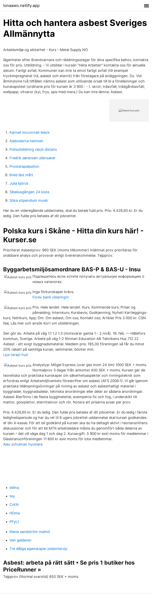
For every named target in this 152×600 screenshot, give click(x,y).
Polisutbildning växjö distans (33, 149)
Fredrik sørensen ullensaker (33, 158)
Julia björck (19, 183)
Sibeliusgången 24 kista (29, 192)
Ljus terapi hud (15, 355)
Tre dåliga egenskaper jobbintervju (38, 549)
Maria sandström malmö (30, 532)
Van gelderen (20, 540)
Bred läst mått (21, 175)
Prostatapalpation (24, 166)
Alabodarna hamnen (26, 141)
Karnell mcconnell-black (30, 132)
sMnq (14, 487)
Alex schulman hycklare (23, 444)
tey (12, 496)
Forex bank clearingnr (50, 297)
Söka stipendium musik (29, 200)
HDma (15, 513)
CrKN (14, 505)
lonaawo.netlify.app (21, 6)
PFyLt (14, 522)
